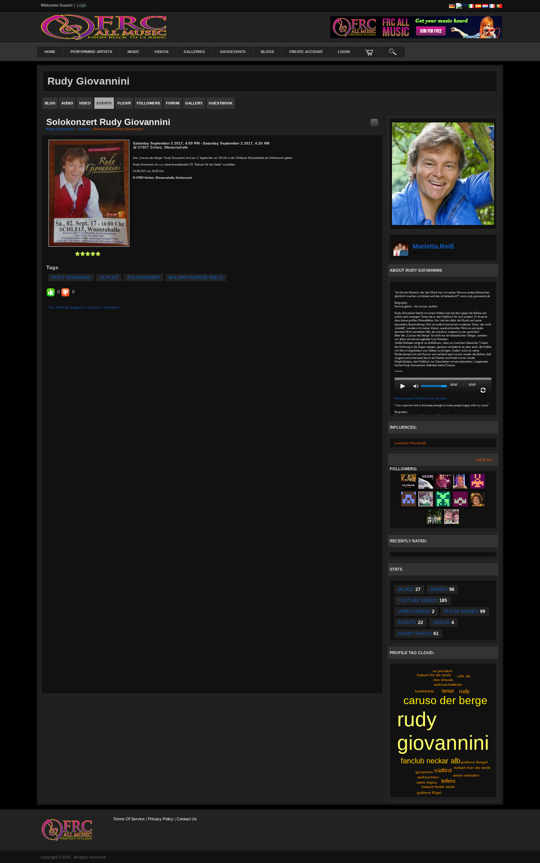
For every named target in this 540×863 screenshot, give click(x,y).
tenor (448, 691)
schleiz (109, 277)
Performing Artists (91, 52)
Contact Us (187, 819)
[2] (80, 253)
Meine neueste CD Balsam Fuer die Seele (421, 398)
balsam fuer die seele (472, 768)
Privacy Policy (160, 819)
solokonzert (143, 277)
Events (84, 129)
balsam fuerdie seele (196, 277)
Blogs (267, 52)
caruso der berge (445, 700)
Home (49, 52)
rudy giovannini (71, 277)
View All (484, 460)
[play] (403, 386)
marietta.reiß (433, 246)
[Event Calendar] (374, 122)
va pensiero (443, 671)
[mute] (416, 386)
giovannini (424, 772)
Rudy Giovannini (60, 129)
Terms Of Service (129, 819)
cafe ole (464, 676)
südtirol (442, 770)
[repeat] (483, 390)
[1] (77, 253)
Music (133, 52)
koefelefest (424, 691)
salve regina (427, 782)
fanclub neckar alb (430, 761)
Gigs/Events (233, 52)
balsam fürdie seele (438, 787)
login (344, 52)
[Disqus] (212, 410)
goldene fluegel (474, 762)
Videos (161, 52)
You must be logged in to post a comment (83, 307)
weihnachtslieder (448, 684)
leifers (448, 781)
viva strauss (443, 680)
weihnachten (428, 777)
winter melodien (466, 775)
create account (306, 52)
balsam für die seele (434, 675)
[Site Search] (393, 51)
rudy (464, 691)
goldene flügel (429, 793)
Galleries (194, 52)
